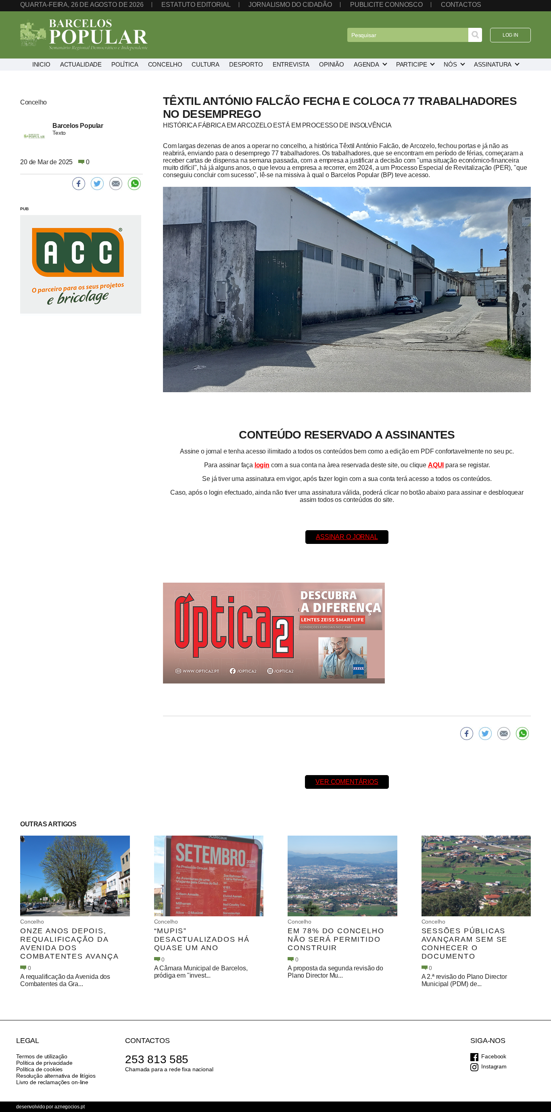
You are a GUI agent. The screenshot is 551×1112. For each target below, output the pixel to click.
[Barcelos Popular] (84, 34)
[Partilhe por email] (503, 733)
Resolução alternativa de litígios (55, 1075)
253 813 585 (156, 1059)
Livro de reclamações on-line (52, 1082)
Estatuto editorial (195, 4)
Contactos (461, 4)
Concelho (32, 921)
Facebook (493, 1056)
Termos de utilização (41, 1056)
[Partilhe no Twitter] (485, 733)
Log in (510, 35)
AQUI (436, 465)
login (262, 465)
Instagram (494, 1066)
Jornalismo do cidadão (290, 4)
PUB (24, 209)
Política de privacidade (44, 1063)
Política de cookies (39, 1069)
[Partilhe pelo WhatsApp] (522, 733)
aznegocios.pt (69, 1107)
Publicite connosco (386, 4)
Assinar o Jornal (347, 536)
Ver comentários (346, 781)
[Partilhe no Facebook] (466, 733)
